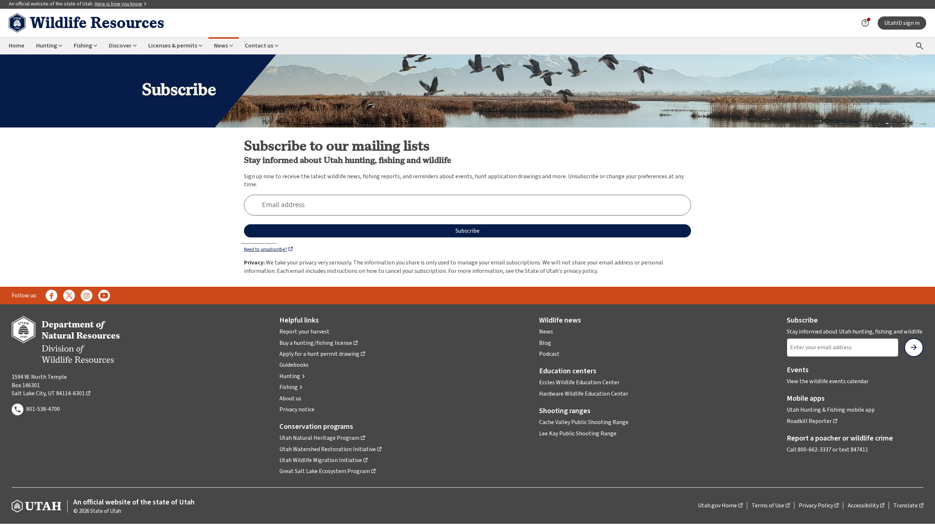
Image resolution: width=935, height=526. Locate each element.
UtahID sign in (902, 23)
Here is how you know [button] (118, 4)
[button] (292, 376)
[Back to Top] (920, 511)
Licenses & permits (172, 46)
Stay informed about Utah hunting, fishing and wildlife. (855, 332)
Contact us (259, 46)
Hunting (46, 46)
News (221, 46)
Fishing (83, 46)
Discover (120, 46)
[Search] (919, 45)
